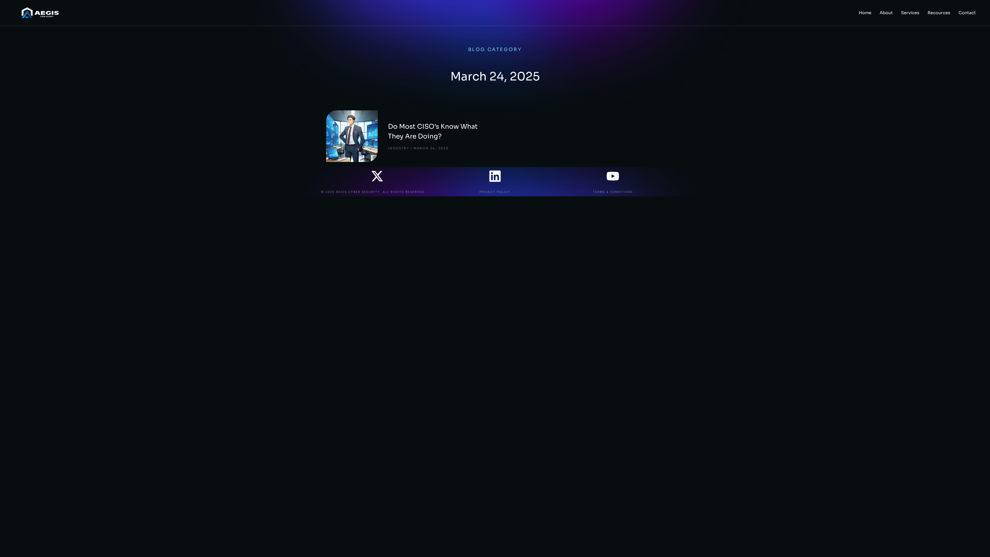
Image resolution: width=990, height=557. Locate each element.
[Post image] (352, 136)
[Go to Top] (979, 546)
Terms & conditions (613, 192)
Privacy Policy (495, 192)
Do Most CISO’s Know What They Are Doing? (433, 131)
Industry (398, 148)
